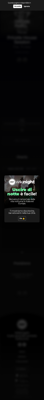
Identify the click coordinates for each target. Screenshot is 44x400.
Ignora (27, 6)
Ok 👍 (22, 218)
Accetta (17, 6)
